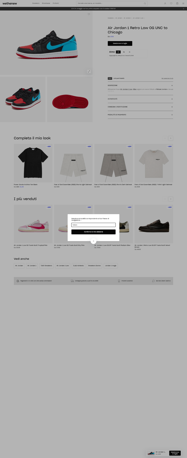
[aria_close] (93, 241)
